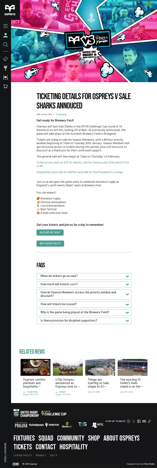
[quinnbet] (67, 425)
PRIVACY (41, 456)
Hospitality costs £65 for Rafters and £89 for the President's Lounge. (80, 172)
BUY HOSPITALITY (50, 243)
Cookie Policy (22, 456)
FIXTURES (24, 438)
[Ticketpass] (36, 424)
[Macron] (51, 425)
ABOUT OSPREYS (121, 438)
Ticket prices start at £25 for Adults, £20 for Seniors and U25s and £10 (80, 162)
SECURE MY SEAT (50, 232)
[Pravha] (21, 425)
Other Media (149, 464)
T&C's (53, 456)
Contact (46, 447)
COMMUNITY (70, 438)
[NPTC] (97, 425)
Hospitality (73, 447)
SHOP (94, 438)
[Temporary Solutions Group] (82, 424)
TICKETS (22, 447)
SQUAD (45, 438)
